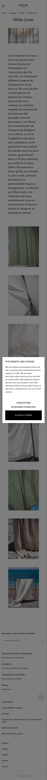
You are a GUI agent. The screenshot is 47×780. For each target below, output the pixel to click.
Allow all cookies (23, 415)
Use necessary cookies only (23, 407)
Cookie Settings (23, 403)
